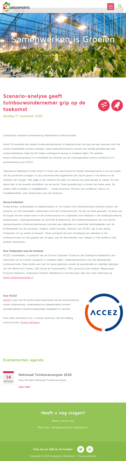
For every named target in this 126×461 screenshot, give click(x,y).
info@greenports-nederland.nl (69, 427)
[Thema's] (104, 105)
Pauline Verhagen (30, 322)
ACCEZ (7, 300)
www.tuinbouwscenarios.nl (18, 277)
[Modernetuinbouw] (16, 7)
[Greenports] (117, 105)
